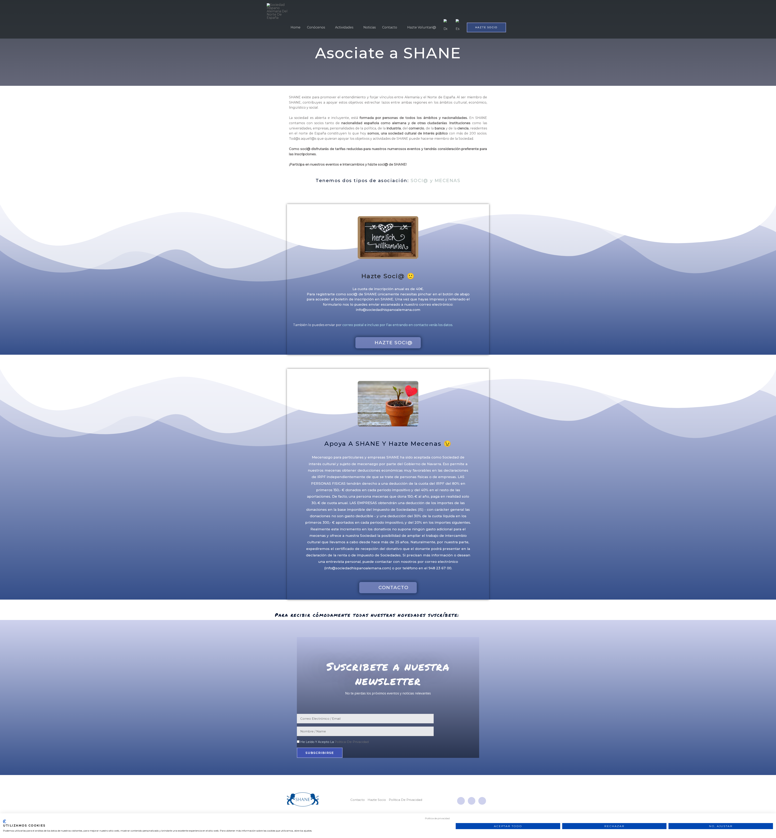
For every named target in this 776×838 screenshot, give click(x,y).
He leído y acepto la (334, 742)
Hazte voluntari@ (421, 27)
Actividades (344, 27)
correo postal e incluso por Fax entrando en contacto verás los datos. (397, 325)
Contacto (389, 27)
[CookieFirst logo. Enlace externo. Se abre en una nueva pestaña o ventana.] (4, 821)
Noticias (369, 27)
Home (295, 27)
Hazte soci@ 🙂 (388, 276)
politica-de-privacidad (352, 742)
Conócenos (316, 27)
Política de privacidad (437, 818)
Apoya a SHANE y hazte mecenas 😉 (388, 443)
